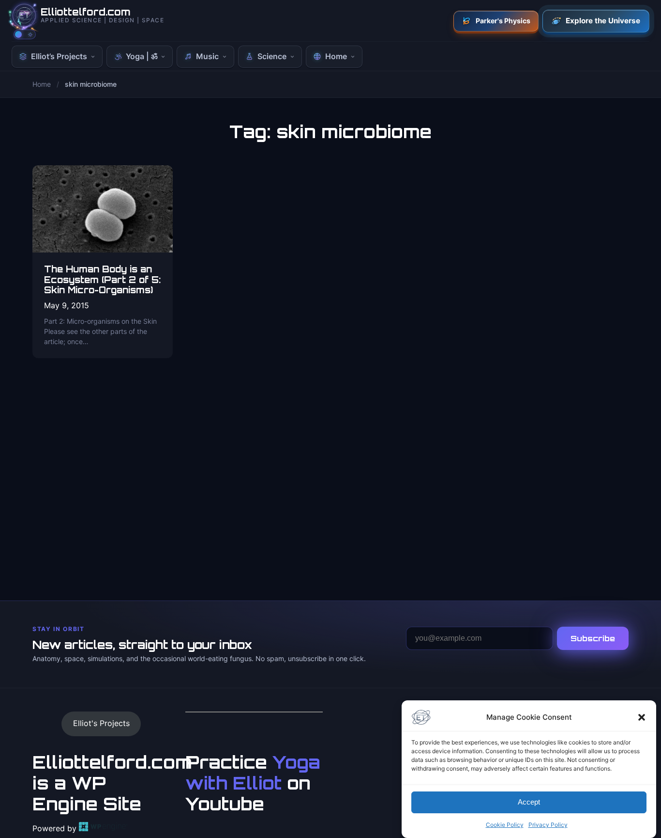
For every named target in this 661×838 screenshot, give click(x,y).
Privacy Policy (548, 824)
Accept (529, 802)
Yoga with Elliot (252, 772)
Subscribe (593, 638)
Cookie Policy (505, 824)
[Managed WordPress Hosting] (103, 828)
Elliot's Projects (101, 723)
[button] (641, 717)
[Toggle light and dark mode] (25, 34)
